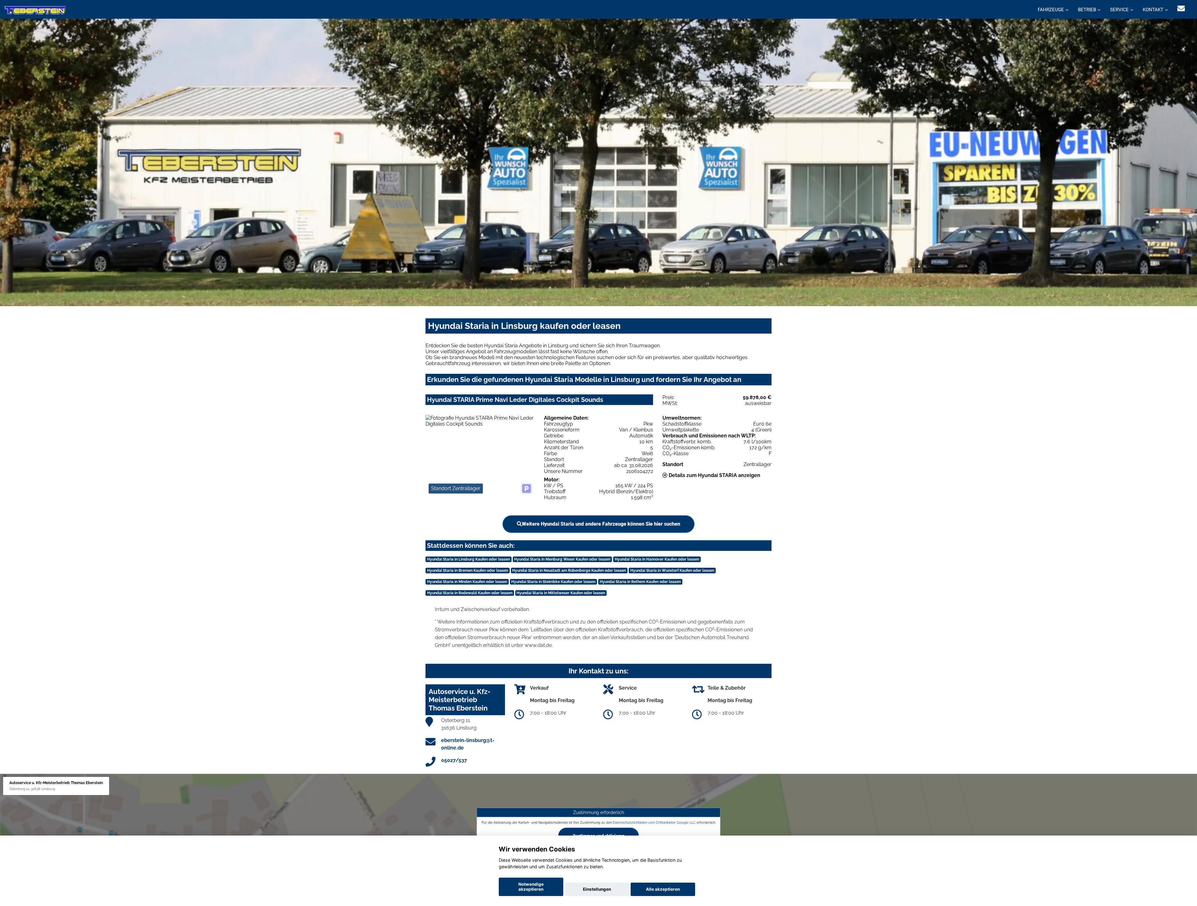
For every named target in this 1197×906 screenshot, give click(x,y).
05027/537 (454, 760)
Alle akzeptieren (663, 889)
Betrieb (1087, 9)
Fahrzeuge (1051, 9)
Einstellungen (597, 889)
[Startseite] (35, 10)
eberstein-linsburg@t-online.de (467, 744)
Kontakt (1153, 9)
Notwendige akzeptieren (531, 887)
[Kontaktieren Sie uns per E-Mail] (1181, 8)
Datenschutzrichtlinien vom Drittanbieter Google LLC (654, 822)
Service (1119, 9)
